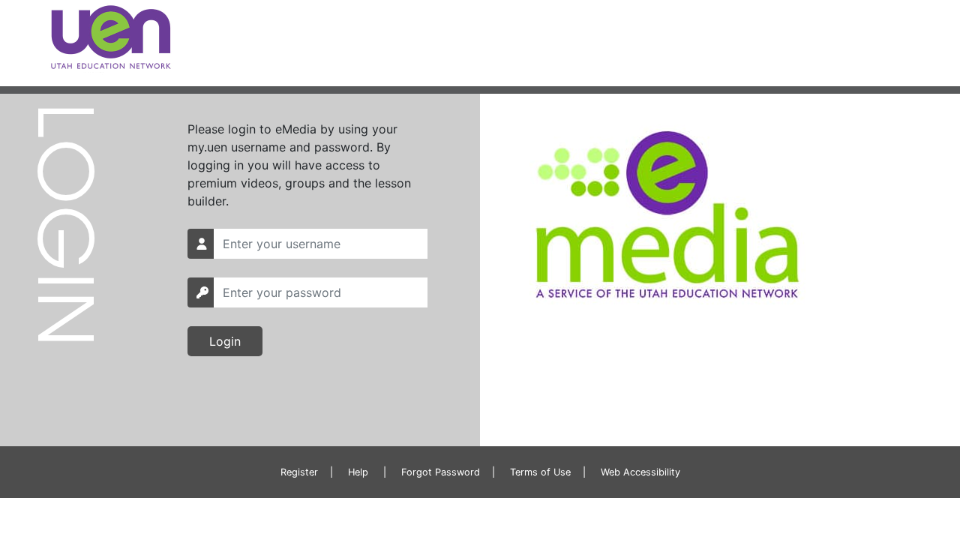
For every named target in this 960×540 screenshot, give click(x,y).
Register (299, 472)
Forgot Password (440, 472)
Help (358, 472)
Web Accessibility (640, 472)
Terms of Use (540, 472)
